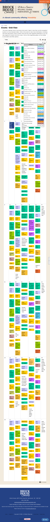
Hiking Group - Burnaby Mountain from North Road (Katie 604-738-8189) (43, 365)
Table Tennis (24, 191)
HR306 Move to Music (11, 54)
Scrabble (30, 155)
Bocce (23, 105)
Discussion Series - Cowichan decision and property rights (24, 436)
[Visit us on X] (6, 1)
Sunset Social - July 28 (17, 116)
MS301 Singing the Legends (18, 110)
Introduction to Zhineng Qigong (38, 147)
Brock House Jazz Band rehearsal (24, 462)
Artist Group (31, 165)
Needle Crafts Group (11, 60)
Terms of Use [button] (36, 514)
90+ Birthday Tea (17, 335)
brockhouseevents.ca (31, 508)
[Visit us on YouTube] (1, 1)
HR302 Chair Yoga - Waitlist (17, 54)
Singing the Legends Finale (18, 465)
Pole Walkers (24, 150)
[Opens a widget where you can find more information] (45, 519)
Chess (17, 172)
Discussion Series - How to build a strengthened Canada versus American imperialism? (24, 168)
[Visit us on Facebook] (3, 1)
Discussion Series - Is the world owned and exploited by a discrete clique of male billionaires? (24, 381)
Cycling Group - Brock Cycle (31, 132)
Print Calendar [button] (43, 482)
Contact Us (11, 514)
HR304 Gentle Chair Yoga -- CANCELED (24, 142)
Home (2, 25)
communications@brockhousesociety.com (25, 502)
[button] (45, 40)
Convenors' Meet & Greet (38, 371)
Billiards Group (24, 290)
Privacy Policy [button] (42, 514)
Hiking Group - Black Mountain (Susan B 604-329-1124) (43, 211)
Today (6, 39)
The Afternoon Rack (11, 94)
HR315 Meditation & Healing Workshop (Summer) (11, 226)
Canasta (11, 109)
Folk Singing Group (37, 177)
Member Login (44, 1)
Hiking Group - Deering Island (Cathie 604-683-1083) (43, 288)
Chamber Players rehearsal (23, 110)
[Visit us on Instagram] (5, 1)
